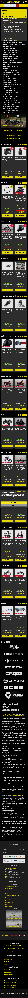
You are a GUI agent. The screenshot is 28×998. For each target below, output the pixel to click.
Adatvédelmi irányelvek (22, 491)
